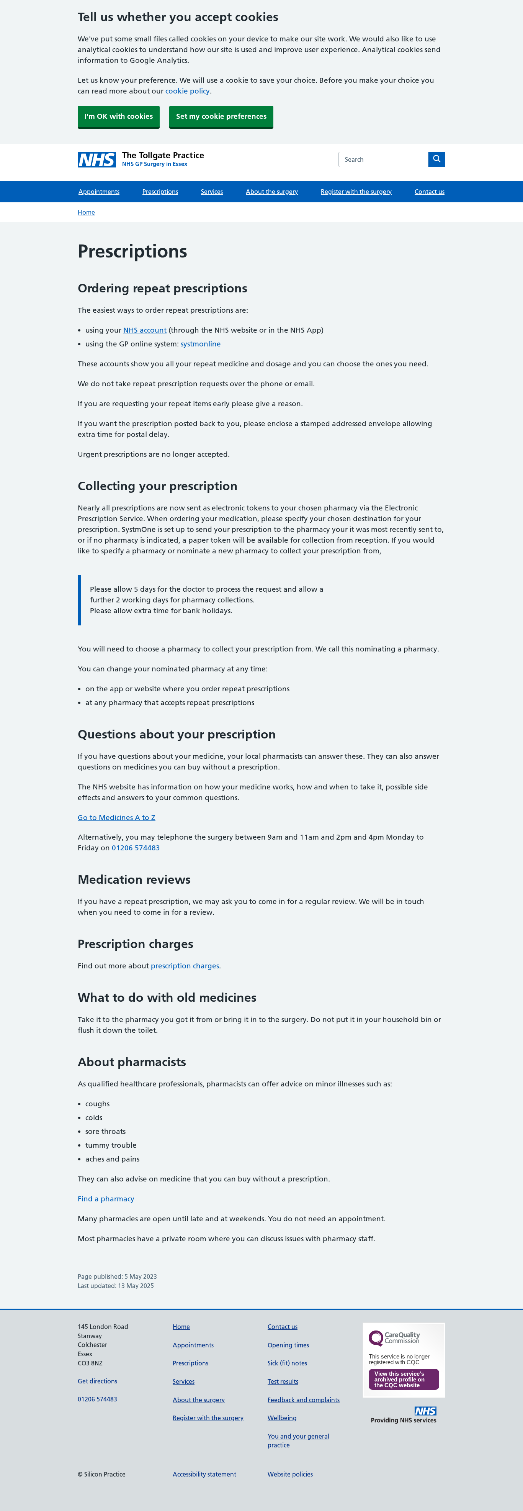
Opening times (288, 1345)
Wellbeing (282, 1418)
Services (212, 191)
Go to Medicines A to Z (116, 817)
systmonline (201, 344)
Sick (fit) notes (287, 1363)
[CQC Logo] (394, 1345)
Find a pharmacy (106, 1198)
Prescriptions (160, 191)
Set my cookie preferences (221, 116)
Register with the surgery (356, 191)
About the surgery (272, 191)
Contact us (430, 191)
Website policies (290, 1474)
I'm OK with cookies (119, 116)
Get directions (97, 1381)
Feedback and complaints (304, 1400)
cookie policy (187, 91)
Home (86, 212)
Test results (283, 1381)
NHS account (145, 330)
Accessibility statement (204, 1474)
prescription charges (185, 965)
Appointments (98, 191)
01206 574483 (136, 847)
